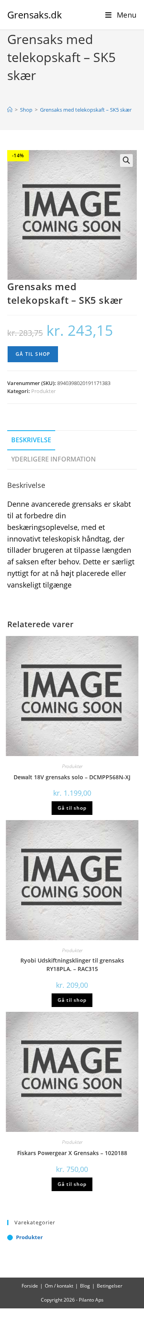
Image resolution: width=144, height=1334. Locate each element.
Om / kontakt (59, 1285)
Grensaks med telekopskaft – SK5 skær (86, 109)
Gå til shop (33, 354)
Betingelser (109, 1285)
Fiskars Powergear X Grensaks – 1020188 (72, 1153)
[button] (126, 160)
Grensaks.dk (34, 14)
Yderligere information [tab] (53, 459)
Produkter (43, 391)
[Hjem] (9, 109)
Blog (85, 1285)
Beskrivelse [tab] (31, 439)
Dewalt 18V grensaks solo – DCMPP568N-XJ (72, 777)
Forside (30, 1285)
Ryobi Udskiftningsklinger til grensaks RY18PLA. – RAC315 (72, 965)
